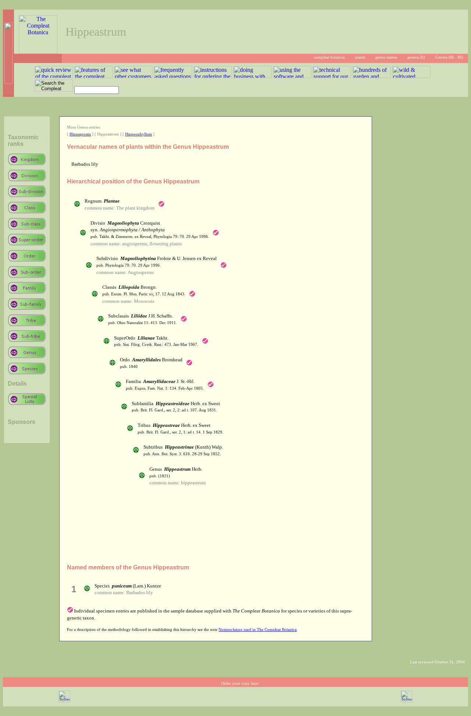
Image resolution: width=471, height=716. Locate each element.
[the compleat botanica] (38, 52)
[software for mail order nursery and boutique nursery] (64, 701)
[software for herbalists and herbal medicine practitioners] (406, 701)
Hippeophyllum (138, 134)
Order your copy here (239, 683)
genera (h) (416, 57)
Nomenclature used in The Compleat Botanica (258, 630)
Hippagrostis (80, 134)
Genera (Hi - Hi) (449, 57)
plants (360, 57)
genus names (386, 57)
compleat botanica (329, 57)
